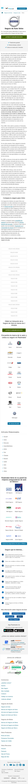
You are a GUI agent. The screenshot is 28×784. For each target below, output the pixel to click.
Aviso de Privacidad (19, 769)
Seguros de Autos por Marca (9, 715)
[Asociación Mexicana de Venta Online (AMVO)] (14, 673)
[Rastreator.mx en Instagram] (17, 765)
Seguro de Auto (8, 206)
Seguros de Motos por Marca (9, 728)
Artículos (6, 613)
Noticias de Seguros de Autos (9, 709)
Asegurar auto (9, 616)
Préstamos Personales (7, 738)
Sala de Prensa (5, 754)
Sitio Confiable (5, 691)
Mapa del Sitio (5, 756)
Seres (5, 439)
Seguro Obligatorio (14, 619)
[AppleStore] (19, 630)
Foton (5, 468)
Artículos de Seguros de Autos (9, 712)
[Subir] (25, 781)
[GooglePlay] (9, 630)
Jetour (5, 471)
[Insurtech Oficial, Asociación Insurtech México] (24, 667)
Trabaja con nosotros (7, 696)
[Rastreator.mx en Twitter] (7, 765)
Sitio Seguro (4, 688)
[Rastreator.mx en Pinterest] (20, 765)
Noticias (20, 616)
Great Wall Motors (8, 446)
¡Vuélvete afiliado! (6, 699)
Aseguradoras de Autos (18, 613)
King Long (6, 442)
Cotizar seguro (22, 8)
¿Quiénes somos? (6, 683)
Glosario (3, 748)
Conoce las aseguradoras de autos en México (14, 543)
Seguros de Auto (5, 707)
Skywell (6, 436)
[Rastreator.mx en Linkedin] (14, 765)
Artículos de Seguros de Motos (9, 725)
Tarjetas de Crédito (6, 741)
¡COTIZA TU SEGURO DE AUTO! (14, 37)
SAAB (5, 461)
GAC (5, 464)
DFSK (5, 449)
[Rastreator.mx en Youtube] (11, 765)
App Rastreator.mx (14, 625)
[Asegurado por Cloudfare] (10, 662)
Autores (3, 685)
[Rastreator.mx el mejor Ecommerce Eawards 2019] (6, 667)
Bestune (6, 458)
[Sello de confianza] (19, 662)
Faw (5, 452)
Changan (6, 455)
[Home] (2, 12)
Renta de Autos (5, 735)
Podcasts (3, 751)
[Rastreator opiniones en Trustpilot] (16, 668)
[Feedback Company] (6, 649)
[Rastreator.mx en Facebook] (4, 765)
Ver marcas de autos (14, 423)
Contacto (3, 693)
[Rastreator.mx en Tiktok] (23, 765)
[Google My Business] (6, 642)
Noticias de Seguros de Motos (9, 722)
